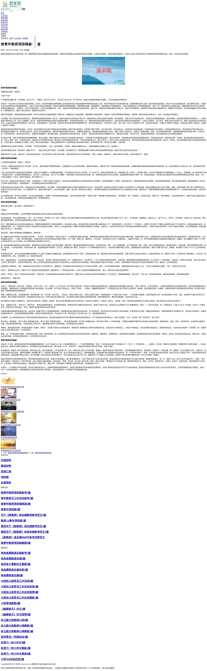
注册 (11, 11)
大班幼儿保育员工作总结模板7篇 (19, 597)
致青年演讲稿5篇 (10, 509)
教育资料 (4, 18)
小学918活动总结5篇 (12, 659)
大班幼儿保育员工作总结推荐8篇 (19, 592)
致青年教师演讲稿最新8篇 (18, 453)
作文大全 (4, 27)
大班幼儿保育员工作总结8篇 (17, 581)
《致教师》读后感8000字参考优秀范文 (23, 537)
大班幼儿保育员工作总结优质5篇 (19, 586)
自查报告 (6, 482)
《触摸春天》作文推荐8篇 (16, 614)
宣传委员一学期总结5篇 (14, 636)
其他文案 (4, 29)
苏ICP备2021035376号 (47, 664)
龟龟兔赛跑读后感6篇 (13, 558)
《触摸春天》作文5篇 (13, 608)
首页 (2, 13)
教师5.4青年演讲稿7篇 (13, 520)
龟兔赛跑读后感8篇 (12, 575)
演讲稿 (25, 38)
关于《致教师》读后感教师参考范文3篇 (23, 515)
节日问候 (4, 25)
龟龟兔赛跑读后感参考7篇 (16, 552)
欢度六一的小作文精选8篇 (16, 653)
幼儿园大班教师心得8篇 (14, 620)
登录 (2, 11)
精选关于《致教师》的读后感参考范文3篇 (25, 531)
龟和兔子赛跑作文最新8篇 (16, 564)
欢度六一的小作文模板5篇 (16, 648)
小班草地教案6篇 (10, 603)
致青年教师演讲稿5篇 (43, 453)
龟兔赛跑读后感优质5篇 (14, 569)
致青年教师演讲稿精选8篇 (16, 503)
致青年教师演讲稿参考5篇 (16, 492)
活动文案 (4, 20)
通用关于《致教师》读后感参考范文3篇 (23, 526)
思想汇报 (6, 471)
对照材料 (6, 460)
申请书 (3, 34)
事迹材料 (6, 465)
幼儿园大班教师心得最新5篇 (17, 625)
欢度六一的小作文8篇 (13, 642)
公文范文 (4, 16)
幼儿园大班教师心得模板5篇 (17, 631)
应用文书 (4, 22)
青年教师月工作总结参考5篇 (17, 498)
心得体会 (4, 31)
